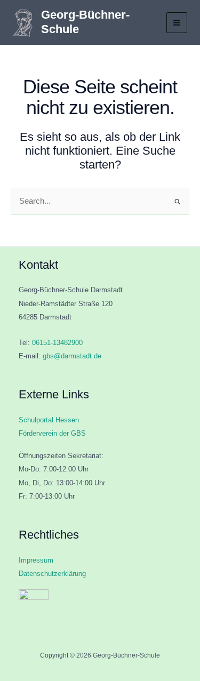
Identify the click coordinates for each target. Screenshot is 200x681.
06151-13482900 (57, 343)
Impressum (36, 560)
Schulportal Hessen (49, 420)
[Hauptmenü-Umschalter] (176, 22)
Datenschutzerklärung (52, 574)
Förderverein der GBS (52, 433)
